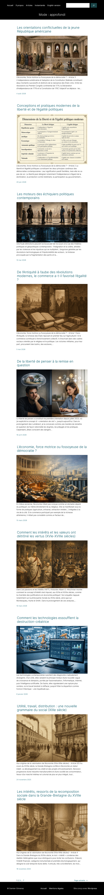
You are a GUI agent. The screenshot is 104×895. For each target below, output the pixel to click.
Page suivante (81, 880)
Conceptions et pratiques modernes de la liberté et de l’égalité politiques (48, 107)
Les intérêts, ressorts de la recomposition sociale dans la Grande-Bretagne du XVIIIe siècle (49, 795)
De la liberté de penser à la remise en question (45, 363)
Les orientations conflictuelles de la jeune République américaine (48, 29)
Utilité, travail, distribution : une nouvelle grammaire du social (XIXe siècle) (47, 708)
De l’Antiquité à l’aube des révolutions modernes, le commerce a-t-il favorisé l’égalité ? (52, 276)
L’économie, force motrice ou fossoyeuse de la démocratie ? (52, 449)
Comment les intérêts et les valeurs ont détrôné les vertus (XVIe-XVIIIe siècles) (46, 534)
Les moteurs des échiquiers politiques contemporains (45, 196)
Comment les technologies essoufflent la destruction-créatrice (48, 620)
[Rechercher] (94, 5)
